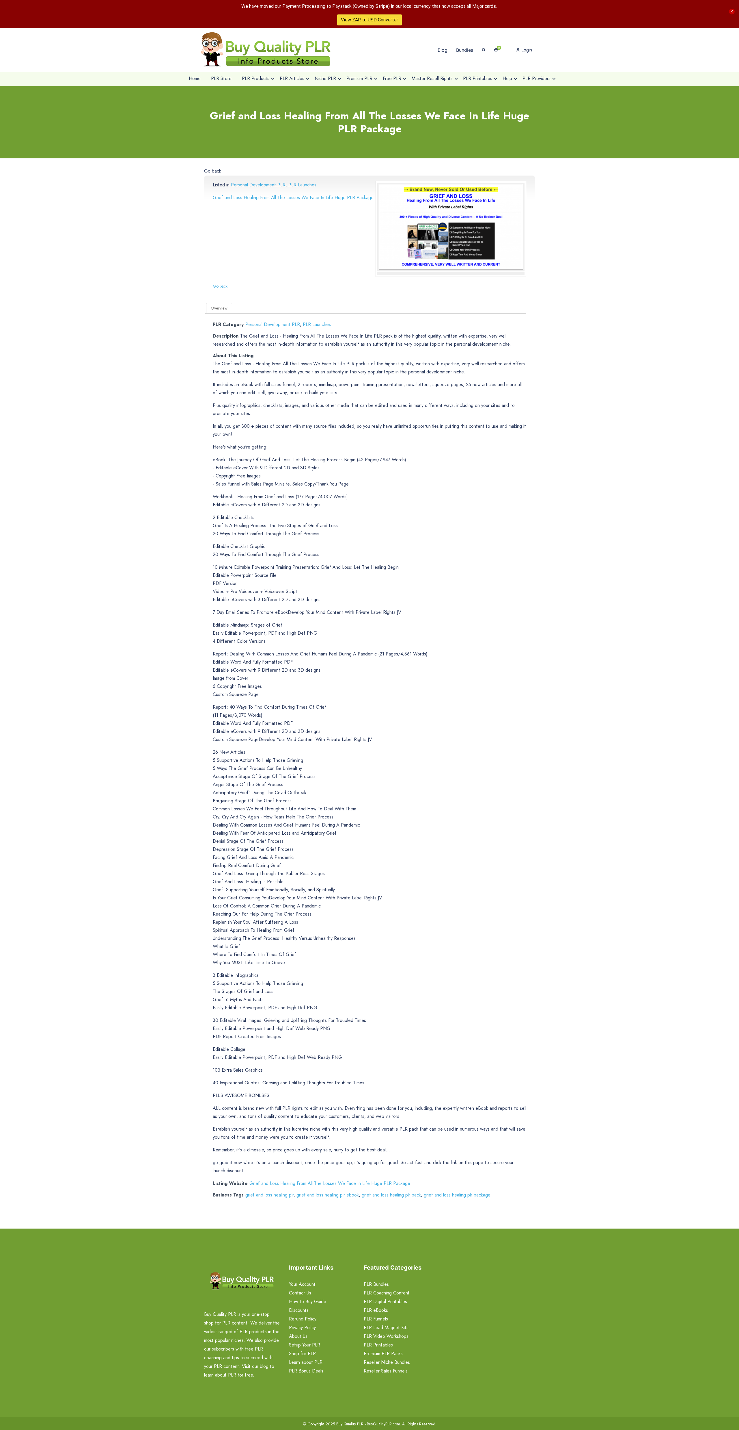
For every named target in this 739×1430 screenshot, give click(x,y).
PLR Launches (302, 184)
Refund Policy (302, 1319)
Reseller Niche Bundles (387, 1362)
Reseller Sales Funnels (386, 1371)
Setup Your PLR (304, 1345)
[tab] (219, 308)
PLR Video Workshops (386, 1336)
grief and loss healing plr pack (391, 1195)
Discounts (299, 1310)
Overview (219, 308)
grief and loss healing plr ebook (327, 1195)
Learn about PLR (305, 1362)
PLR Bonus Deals (306, 1371)
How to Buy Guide (307, 1301)
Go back (212, 171)
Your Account (302, 1284)
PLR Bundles (376, 1284)
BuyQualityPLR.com (383, 1424)
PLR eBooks (376, 1310)
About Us (298, 1336)
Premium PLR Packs (383, 1353)
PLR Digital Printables (385, 1301)
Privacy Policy (302, 1327)
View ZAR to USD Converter (369, 20)
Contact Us (300, 1293)
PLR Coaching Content (387, 1293)
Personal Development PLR (258, 184)
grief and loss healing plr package (457, 1195)
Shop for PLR (302, 1353)
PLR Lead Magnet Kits (386, 1327)
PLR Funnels (376, 1319)
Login (526, 50)
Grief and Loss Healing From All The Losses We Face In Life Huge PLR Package (293, 197)
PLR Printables (378, 1345)
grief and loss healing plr (269, 1195)
